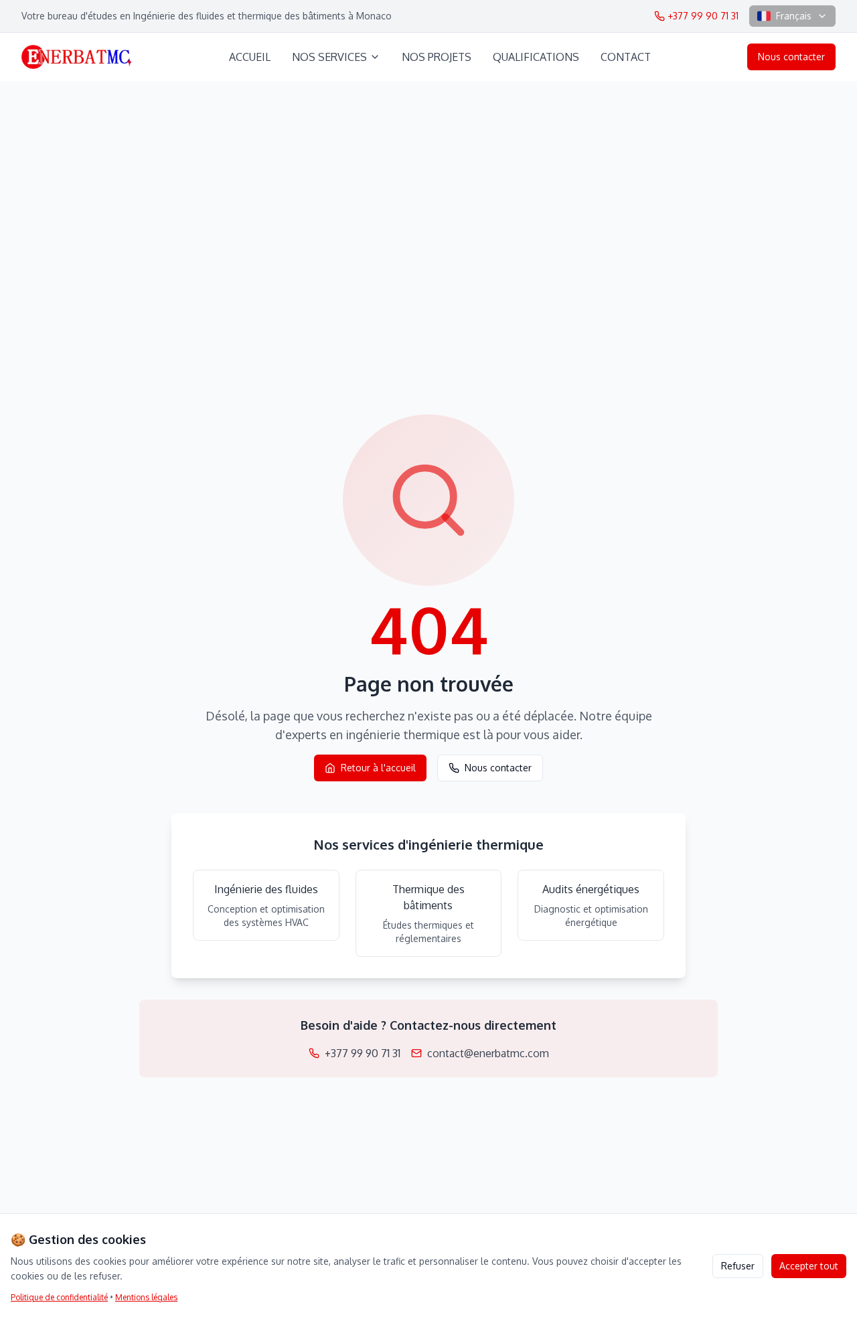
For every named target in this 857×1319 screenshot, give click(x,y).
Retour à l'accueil (378, 767)
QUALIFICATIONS (536, 57)
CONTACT (626, 57)
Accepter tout (808, 1265)
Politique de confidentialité (59, 1297)
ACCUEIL (249, 57)
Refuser (738, 1265)
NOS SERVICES (329, 57)
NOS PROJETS (436, 57)
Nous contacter (791, 56)
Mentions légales (146, 1297)
